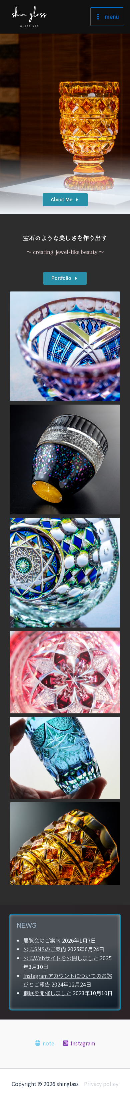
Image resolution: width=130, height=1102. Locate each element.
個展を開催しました (47, 993)
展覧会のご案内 (42, 940)
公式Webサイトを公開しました (60, 958)
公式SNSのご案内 (44, 949)
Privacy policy (101, 1084)
